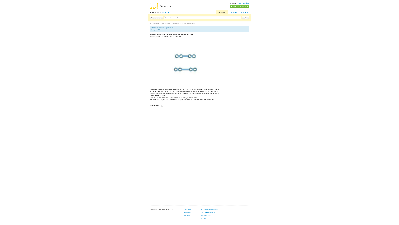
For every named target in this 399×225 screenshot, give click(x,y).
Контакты (244, 12)
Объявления (222, 12)
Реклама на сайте (206, 215)
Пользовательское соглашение (210, 210)
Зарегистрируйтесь (243, 3)
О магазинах (187, 215)
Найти (245, 18)
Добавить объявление (240, 6)
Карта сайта (187, 210)
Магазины (233, 12)
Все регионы (166, 12)
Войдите (232, 3)
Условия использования (208, 212)
